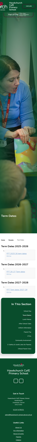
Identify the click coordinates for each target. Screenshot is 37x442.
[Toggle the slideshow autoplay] (34, 211)
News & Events (18, 434)
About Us (18, 428)
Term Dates (20, 240)
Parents (11, 240)
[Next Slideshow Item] (34, 216)
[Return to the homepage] (18, 365)
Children (18, 440)
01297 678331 (18, 410)
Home (3, 240)
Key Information (18, 431)
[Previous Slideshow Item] (34, 206)
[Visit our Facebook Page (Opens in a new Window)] (16, 381)
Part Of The (13, 14)
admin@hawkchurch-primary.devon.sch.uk (18, 415)
